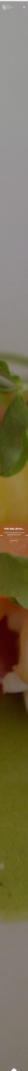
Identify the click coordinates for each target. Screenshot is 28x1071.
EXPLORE (14, 540)
